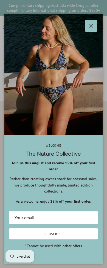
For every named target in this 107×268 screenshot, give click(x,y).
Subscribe (53, 234)
